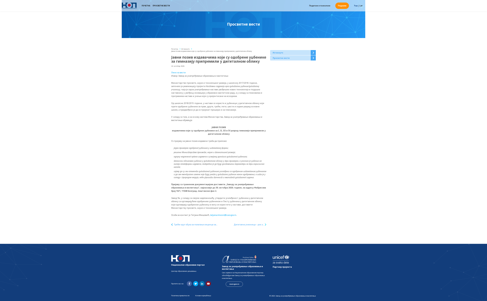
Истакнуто (185, 49)
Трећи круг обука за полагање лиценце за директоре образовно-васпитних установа (195, 224)
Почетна (146, 6)
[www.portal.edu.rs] (129, 6)
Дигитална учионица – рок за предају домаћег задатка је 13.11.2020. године (249, 224)
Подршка (342, 6)
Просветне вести (161, 6)
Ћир (356, 6)
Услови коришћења (203, 295)
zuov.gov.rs (234, 284)
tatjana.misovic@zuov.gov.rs (223, 215)
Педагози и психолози (319, 6)
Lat (361, 6)
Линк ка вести (178, 72)
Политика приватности (180, 295)
